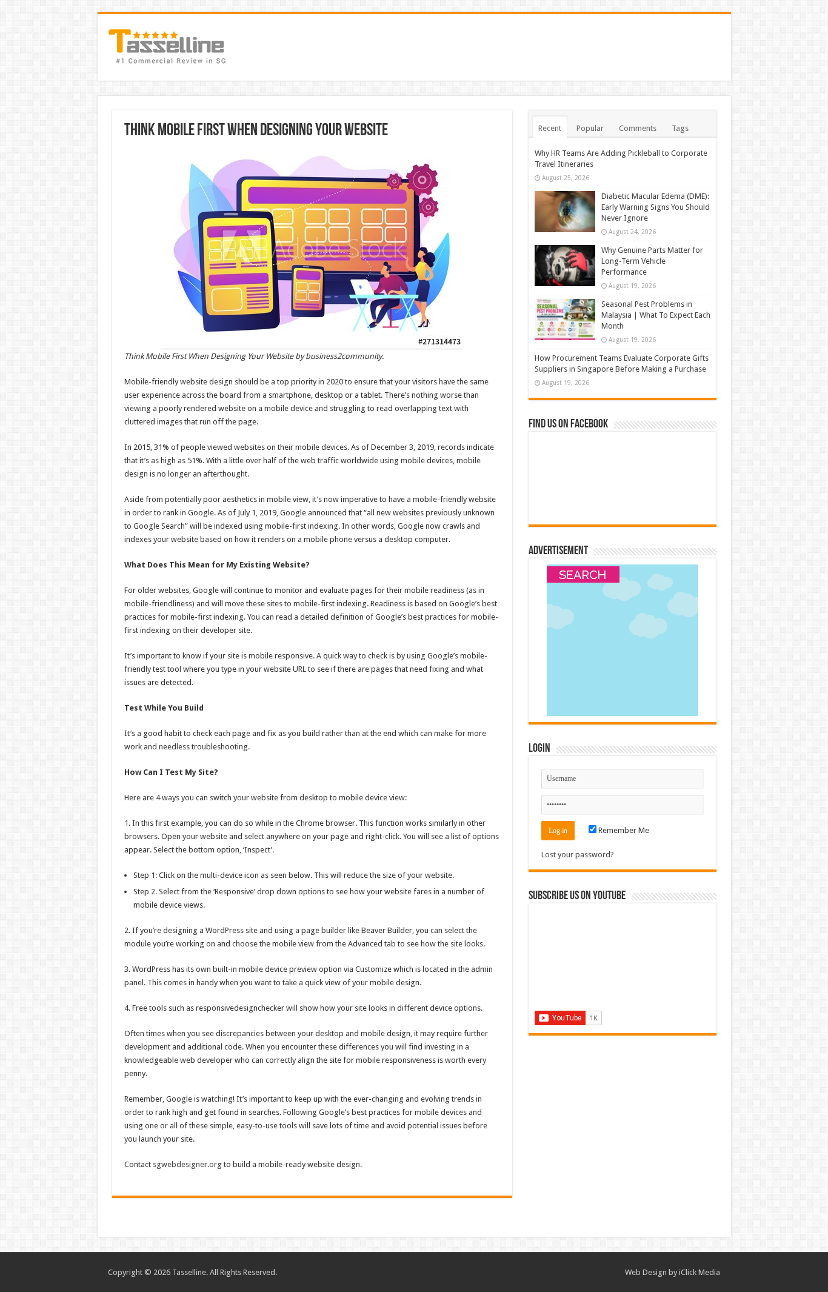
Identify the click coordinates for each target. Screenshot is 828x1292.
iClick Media (699, 1272)
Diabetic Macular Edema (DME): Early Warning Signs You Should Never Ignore (655, 207)
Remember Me (622, 830)
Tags (680, 128)
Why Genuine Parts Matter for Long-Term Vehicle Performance (652, 261)
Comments (637, 128)
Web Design (646, 1272)
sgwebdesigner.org (187, 1164)
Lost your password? (577, 854)
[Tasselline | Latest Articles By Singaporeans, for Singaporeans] (167, 44)
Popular (590, 128)
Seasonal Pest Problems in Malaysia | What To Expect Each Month (655, 315)
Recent (549, 128)
